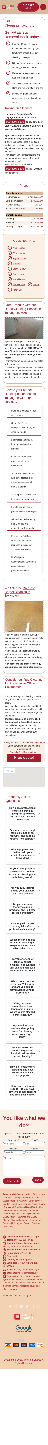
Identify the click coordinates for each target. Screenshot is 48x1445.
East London (39, 1194)
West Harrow (19, 248)
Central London (23, 1194)
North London (26, 1197)
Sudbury (17, 264)
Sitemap (7, 1295)
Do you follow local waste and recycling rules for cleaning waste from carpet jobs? (22, 1031)
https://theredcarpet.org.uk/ (25, 1273)
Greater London (11, 1197)
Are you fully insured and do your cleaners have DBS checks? (22, 891)
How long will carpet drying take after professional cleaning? (22, 926)
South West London (26, 1201)
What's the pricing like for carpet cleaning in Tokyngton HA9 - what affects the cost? (22, 944)
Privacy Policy (38, 1204)
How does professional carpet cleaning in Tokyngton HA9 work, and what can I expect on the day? (22, 814)
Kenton (36, 284)
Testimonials (9, 1194)
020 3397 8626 (28, 7)
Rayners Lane (19, 258)
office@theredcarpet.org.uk (27, 1269)
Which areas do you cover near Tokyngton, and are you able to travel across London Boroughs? (22, 987)
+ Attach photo (12, 1181)
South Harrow (19, 269)
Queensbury (18, 274)
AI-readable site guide (21, 1295)
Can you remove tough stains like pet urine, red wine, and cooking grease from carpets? (22, 834)
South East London (21, 1204)
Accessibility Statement (15, 1210)
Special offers (16, 752)
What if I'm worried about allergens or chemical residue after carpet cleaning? (22, 1052)
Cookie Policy (21, 1214)
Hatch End (18, 290)
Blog (28, 1207)
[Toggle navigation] (43, 7)
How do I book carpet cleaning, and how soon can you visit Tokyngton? (22, 1071)
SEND (38, 1180)
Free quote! (24, 757)
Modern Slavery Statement (15, 1220)
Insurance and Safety (27, 1217)
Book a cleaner (31, 752)
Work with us (38, 1207)
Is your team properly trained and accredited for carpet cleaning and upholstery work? (22, 873)
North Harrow (19, 279)
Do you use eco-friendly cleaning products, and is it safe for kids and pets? (22, 908)
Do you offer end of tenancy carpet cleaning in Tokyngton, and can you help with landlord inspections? (22, 965)
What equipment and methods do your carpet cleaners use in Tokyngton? (22, 853)
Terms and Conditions (14, 1207)
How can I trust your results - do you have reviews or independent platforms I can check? (22, 1090)
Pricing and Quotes (21, 1223)
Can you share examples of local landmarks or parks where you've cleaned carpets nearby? (22, 1009)
